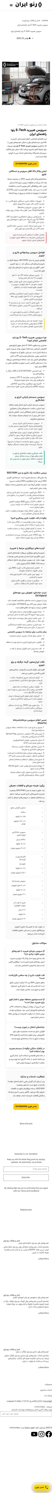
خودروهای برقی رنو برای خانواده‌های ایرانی (33, 1243)
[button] (11, 5)
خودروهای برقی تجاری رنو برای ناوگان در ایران (32, 1351)
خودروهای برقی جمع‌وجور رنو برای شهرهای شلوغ (31, 1297)
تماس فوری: (26, 163)
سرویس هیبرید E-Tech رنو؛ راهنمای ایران (26, 31)
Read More (44, 1259)
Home (45, 20)
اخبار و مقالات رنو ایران (32, 20)
